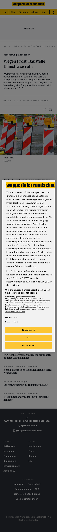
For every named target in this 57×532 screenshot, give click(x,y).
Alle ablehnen (28, 345)
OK (28, 338)
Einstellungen (28, 330)
